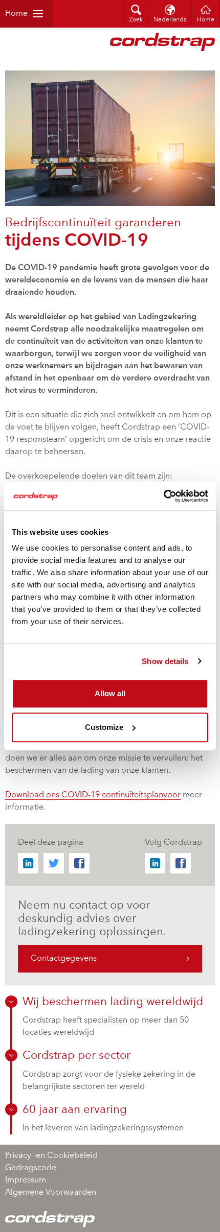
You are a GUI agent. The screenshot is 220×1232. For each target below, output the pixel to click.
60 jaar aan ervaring (75, 1110)
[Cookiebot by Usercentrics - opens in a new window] (163, 496)
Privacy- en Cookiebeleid (51, 1156)
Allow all (110, 693)
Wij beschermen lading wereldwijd (113, 1002)
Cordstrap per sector (76, 1055)
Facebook (79, 863)
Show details (165, 661)
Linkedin (28, 863)
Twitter (53, 863)
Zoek (136, 20)
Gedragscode (30, 1168)
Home (16, 14)
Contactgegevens (64, 959)
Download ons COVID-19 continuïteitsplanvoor (93, 795)
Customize (104, 727)
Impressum (25, 1180)
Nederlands (169, 20)
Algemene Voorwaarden (50, 1193)
